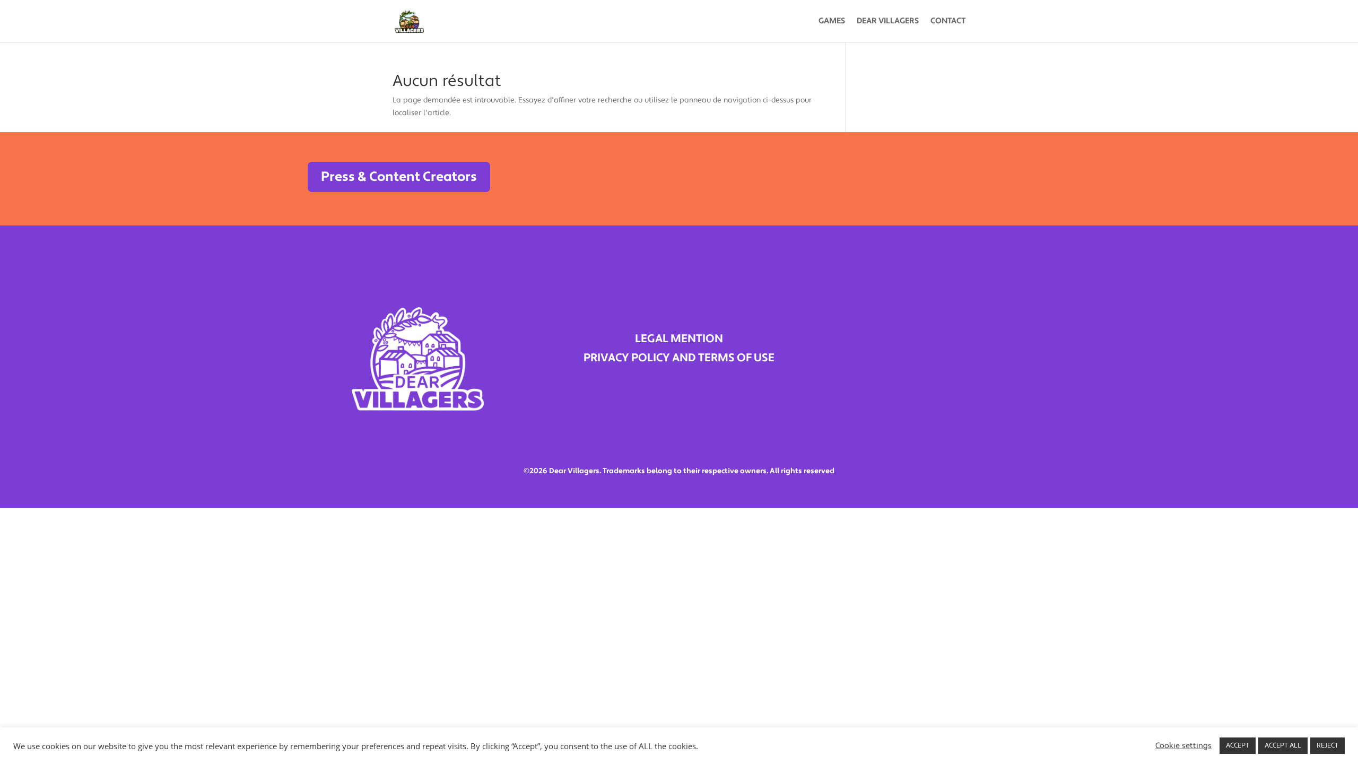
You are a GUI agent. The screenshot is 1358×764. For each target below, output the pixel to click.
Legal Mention (679, 339)
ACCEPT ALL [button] (1283, 745)
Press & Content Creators (399, 176)
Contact (947, 22)
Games (832, 22)
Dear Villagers (888, 22)
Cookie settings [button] (1183, 746)
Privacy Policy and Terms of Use (679, 358)
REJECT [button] (1327, 745)
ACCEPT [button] (1237, 745)
